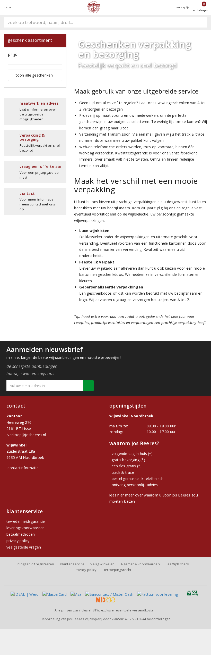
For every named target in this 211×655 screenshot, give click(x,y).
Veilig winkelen (102, 564)
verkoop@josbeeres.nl (26, 434)
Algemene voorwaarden (140, 564)
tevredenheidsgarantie (25, 521)
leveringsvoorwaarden (25, 527)
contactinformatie (23, 467)
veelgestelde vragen (23, 547)
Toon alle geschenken (34, 75)
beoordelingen (153, 619)
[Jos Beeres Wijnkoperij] (93, 7)
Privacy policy (86, 569)
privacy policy (18, 540)
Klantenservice (72, 564)
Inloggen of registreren (35, 564)
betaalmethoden (20, 534)
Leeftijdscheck (177, 564)
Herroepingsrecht (117, 569)
